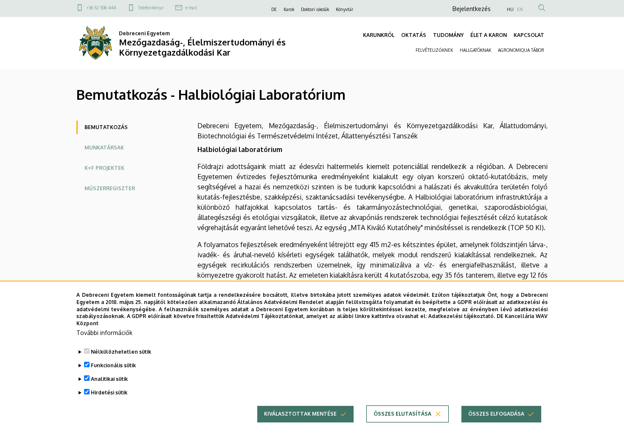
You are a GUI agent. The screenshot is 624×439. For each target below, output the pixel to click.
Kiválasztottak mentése (300, 414)
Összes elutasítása (402, 414)
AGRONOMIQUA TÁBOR (521, 50)
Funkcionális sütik (113, 365)
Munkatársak (104, 147)
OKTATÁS (413, 35)
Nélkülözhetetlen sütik (121, 352)
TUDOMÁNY (448, 35)
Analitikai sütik (109, 379)
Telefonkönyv (150, 7)
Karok (289, 9)
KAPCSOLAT (529, 35)
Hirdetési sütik (109, 392)
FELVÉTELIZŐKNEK (434, 50)
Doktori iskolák (315, 9)
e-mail (191, 7)
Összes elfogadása (496, 414)
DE (274, 9)
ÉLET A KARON (488, 35)
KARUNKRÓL (378, 35)
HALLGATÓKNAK (475, 50)
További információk (104, 332)
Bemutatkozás (106, 127)
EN (520, 9)
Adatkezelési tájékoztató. (461, 316)
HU (510, 9)
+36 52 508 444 (101, 7)
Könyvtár (344, 9)
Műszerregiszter (109, 188)
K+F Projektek (104, 168)
